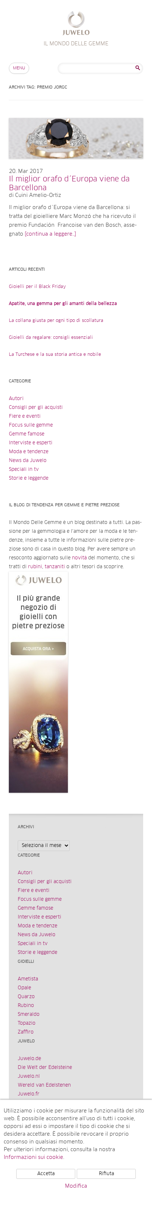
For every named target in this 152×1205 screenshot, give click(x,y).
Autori (16, 398)
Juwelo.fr (28, 1094)
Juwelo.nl (29, 1076)
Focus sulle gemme (31, 425)
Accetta (46, 1173)
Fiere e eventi (25, 416)
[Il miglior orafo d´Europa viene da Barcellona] (76, 166)
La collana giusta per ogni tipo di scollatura (56, 321)
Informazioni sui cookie (33, 1157)
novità (79, 558)
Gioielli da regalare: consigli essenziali (51, 338)
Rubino (26, 1005)
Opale (24, 988)
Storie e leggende (28, 478)
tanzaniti (55, 567)
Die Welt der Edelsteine (45, 1067)
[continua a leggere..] (50, 234)
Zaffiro (26, 1032)
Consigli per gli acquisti (36, 407)
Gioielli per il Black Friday (37, 287)
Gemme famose (26, 434)
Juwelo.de (29, 1058)
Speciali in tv (24, 469)
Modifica (76, 1186)
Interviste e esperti (30, 443)
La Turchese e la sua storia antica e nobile (55, 355)
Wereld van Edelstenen (44, 1085)
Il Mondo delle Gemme (76, 24)
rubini (35, 567)
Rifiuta (106, 1173)
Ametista (28, 979)
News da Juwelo (27, 460)
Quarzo (26, 996)
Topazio (26, 1023)
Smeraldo (28, 1014)
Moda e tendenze (28, 451)
